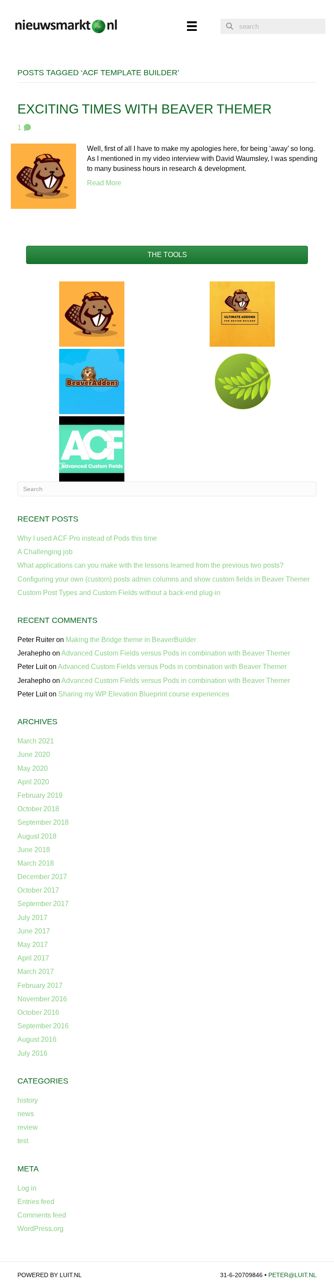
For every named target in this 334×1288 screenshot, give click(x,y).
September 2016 (43, 1026)
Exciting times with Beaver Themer (144, 109)
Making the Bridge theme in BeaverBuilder (131, 639)
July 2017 (32, 917)
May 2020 (32, 768)
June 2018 (33, 849)
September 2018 (43, 822)
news (25, 1113)
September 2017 (43, 903)
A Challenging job (45, 551)
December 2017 (42, 876)
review (27, 1127)
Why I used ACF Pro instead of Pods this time (87, 538)
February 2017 (40, 985)
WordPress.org (40, 1228)
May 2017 (32, 944)
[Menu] (192, 26)
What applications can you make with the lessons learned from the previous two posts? (150, 565)
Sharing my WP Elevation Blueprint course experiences (143, 694)
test (22, 1140)
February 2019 (40, 795)
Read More (104, 183)
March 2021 (35, 741)
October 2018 (38, 809)
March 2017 (35, 971)
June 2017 (33, 931)
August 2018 (37, 836)
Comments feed (41, 1215)
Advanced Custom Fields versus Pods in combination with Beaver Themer (175, 653)
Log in (27, 1188)
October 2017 (38, 890)
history (27, 1100)
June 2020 (33, 754)
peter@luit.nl (292, 1274)
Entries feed (35, 1201)
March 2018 (35, 863)
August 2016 (37, 1039)
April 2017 (33, 958)
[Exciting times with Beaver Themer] (43, 175)
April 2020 (33, 782)
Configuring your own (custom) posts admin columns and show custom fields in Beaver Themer (163, 579)
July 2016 (32, 1053)
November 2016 (42, 999)
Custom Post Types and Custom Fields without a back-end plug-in (118, 592)
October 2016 (38, 1012)
